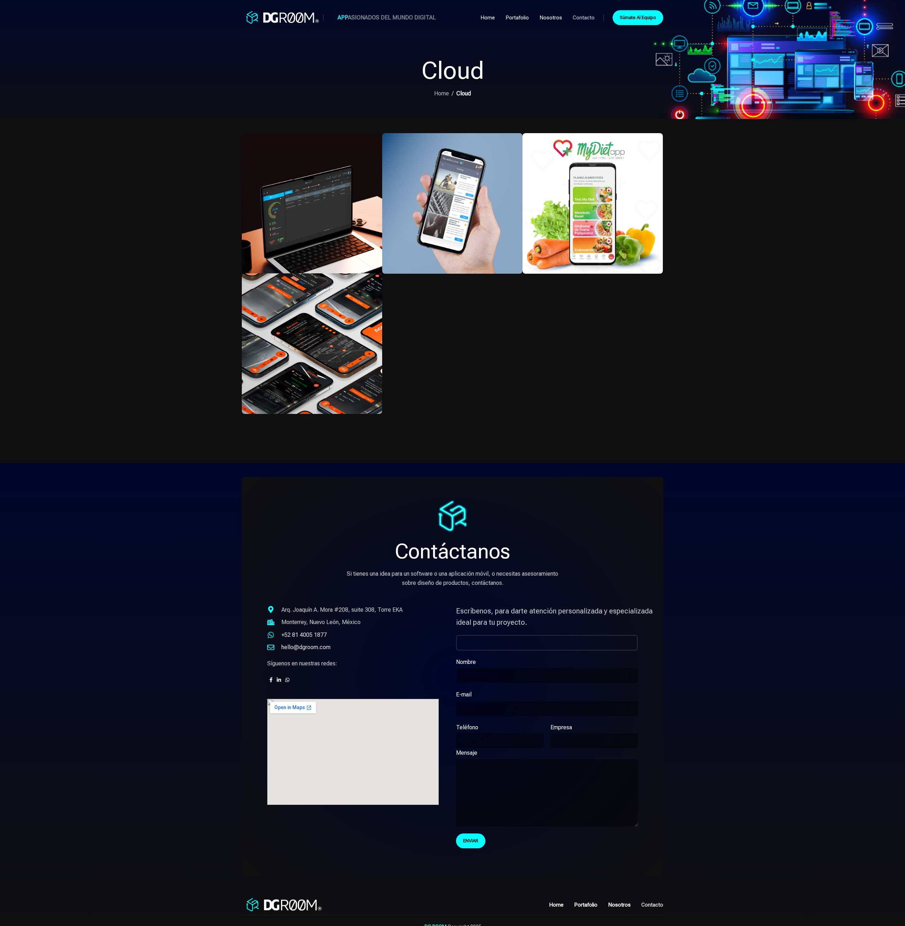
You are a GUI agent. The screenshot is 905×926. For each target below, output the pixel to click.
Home (441, 93)
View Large (373, 141)
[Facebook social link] (271, 680)
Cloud (463, 93)
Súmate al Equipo (638, 17)
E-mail (464, 694)
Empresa (561, 727)
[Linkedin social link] (279, 680)
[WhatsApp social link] (287, 680)
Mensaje (466, 752)
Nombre (466, 662)
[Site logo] (281, 17)
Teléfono (467, 727)
